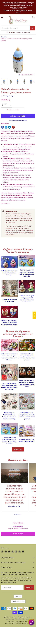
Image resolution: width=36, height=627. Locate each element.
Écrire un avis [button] (18, 534)
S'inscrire (29, 587)
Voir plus (17, 514)
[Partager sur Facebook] (2, 127)
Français (17, 596)
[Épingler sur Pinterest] (13, 127)
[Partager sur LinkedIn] (9, 127)
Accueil (3, 37)
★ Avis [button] (34, 315)
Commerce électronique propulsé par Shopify (18, 624)
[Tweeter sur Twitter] (6, 127)
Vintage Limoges (8, 96)
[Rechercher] (32, 28)
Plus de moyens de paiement (18, 120)
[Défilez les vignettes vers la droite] (33, 81)
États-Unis (17, 601)
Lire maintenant (13, 506)
